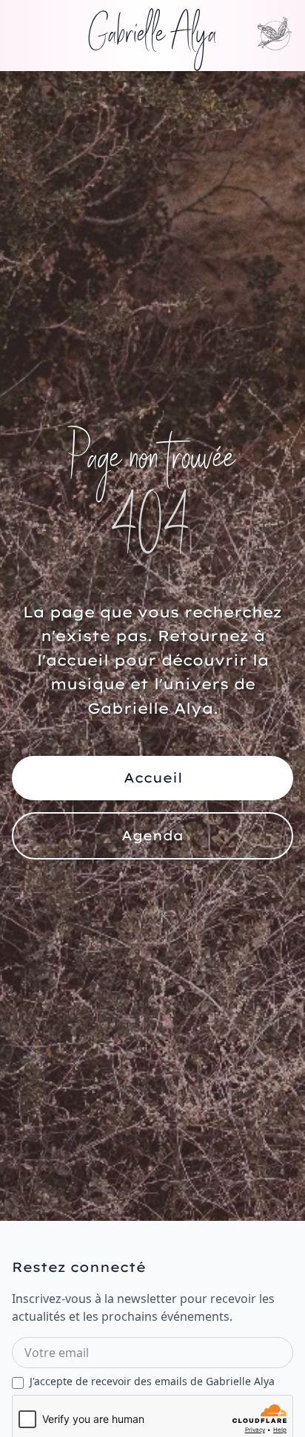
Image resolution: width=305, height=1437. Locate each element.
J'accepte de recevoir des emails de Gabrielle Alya (152, 1381)
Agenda (152, 835)
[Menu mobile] (275, 35)
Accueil (153, 777)
